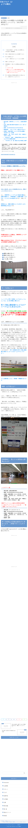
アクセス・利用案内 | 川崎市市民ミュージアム (13, 166)
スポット (6, 789)
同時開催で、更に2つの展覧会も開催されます (15, 65)
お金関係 (6, 785)
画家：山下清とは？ (10, 61)
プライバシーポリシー (11, 824)
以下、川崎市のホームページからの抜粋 (15, 58)
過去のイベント (7, 812)
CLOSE (14, 46)
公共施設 (6, 799)
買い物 (5, 809)
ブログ (5, 792)
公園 (5, 802)
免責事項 (18, 824)
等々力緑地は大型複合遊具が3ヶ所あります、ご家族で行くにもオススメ (15, 76)
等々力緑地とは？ (9, 56)
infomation (6, 782)
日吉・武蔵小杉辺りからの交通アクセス (14, 54)
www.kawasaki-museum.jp (8, 154)
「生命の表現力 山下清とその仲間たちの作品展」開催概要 (14, 50)
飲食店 (5, 815)
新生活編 (6, 805)
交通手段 (6, 795)
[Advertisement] (20, 7)
